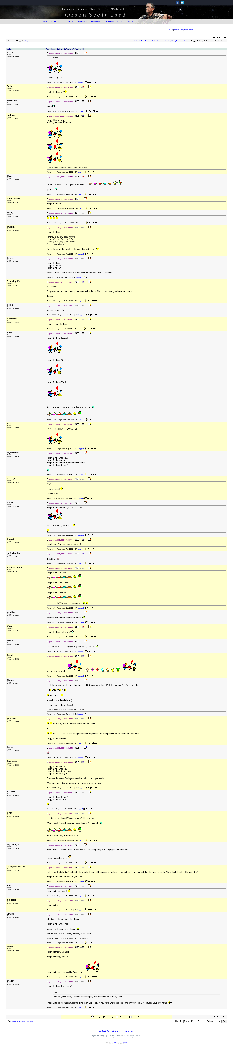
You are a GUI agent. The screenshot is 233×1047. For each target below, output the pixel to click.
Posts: (51, 82)
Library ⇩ (71, 21)
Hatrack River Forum (142, 41)
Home (44, 21)
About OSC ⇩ (57, 21)
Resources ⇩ (97, 21)
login (171, 30)
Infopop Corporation (121, 1042)
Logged (80, 82)
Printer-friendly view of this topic (21, 1021)
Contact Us (104, 1031)
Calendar (110, 21)
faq (182, 30)
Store (130, 21)
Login (27, 41)
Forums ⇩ (83, 21)
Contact (121, 21)
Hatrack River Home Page (123, 1031)
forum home (188, 30)
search (176, 30)
